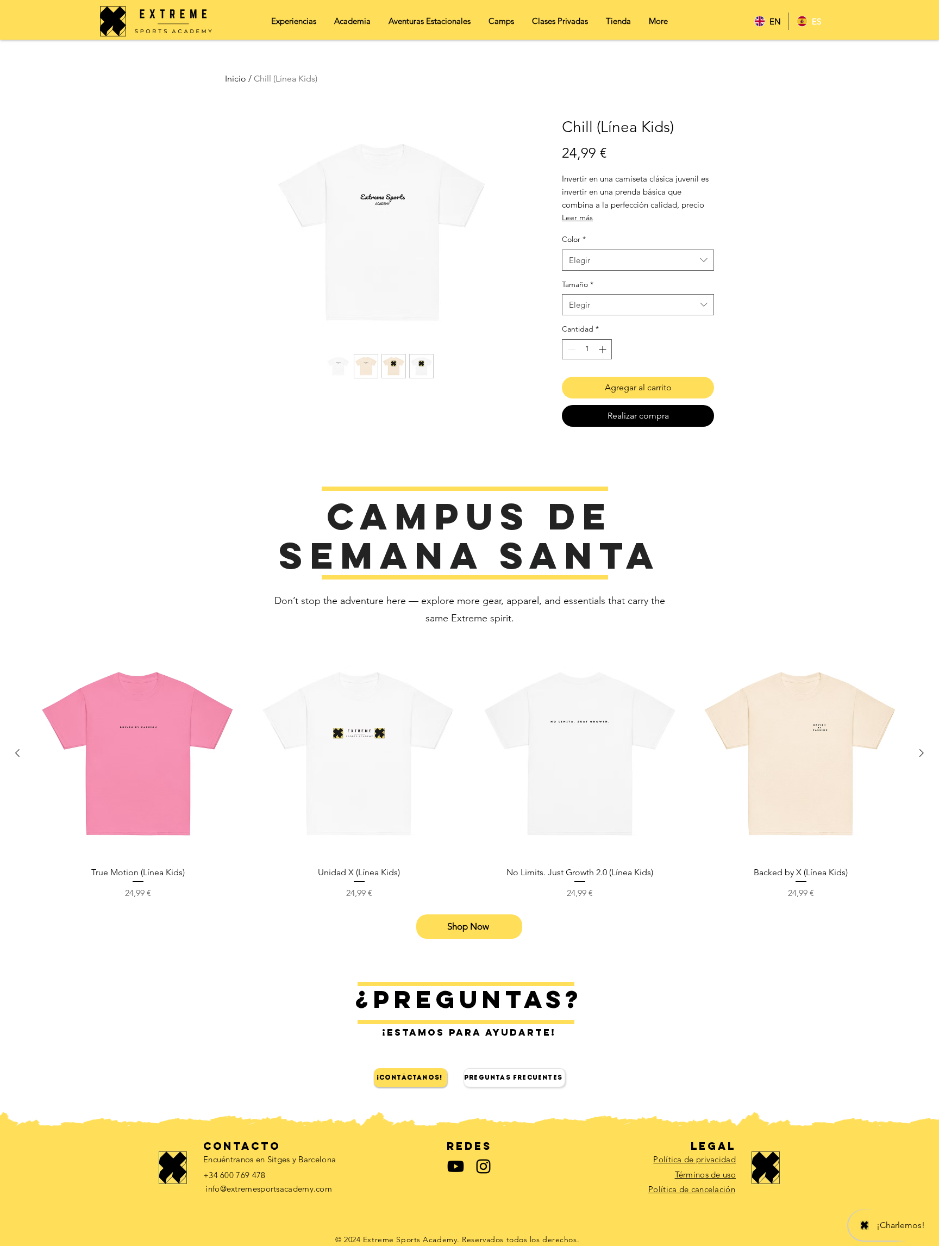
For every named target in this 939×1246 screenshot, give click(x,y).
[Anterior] (17, 752)
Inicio (235, 78)
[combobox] (638, 260)
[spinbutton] (587, 349)
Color (574, 239)
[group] (469, 774)
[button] (429, 24)
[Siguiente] (921, 752)
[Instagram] (483, 1166)
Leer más (577, 217)
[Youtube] (455, 1166)
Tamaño (577, 284)
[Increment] (603, 349)
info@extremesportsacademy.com (268, 1188)
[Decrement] (570, 349)
